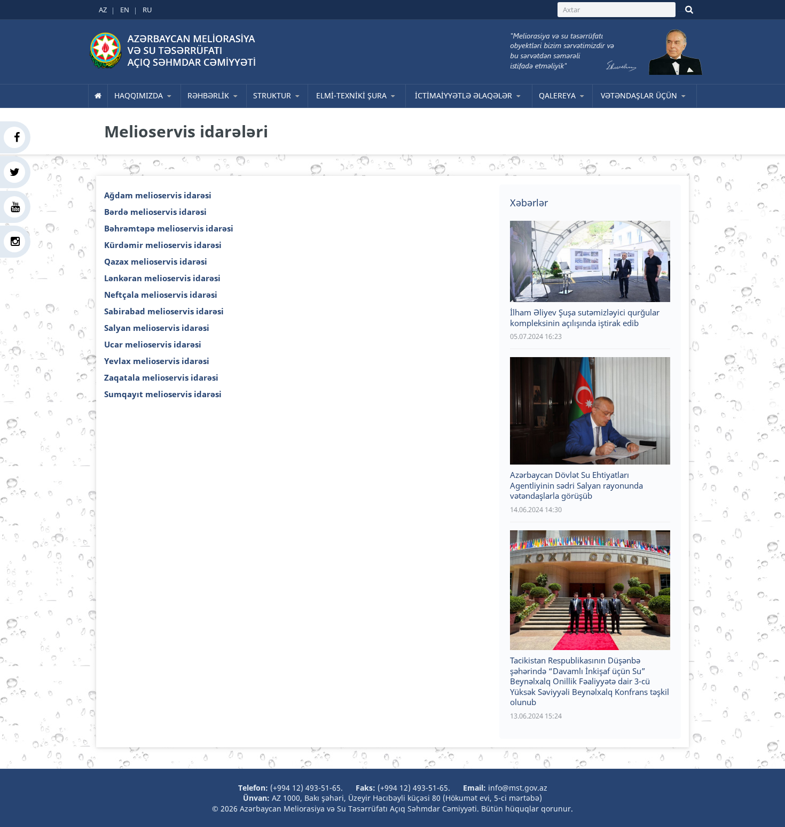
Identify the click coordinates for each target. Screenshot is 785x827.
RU (147, 9)
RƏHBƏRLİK (208, 95)
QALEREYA (557, 95)
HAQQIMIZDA (138, 95)
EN (124, 9)
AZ (103, 9)
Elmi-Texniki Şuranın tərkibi (361, 106)
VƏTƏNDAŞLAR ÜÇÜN (639, 95)
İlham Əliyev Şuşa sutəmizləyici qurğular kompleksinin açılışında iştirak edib (585, 317)
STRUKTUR (272, 95)
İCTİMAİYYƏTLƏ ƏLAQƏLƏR (463, 95)
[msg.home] (98, 95)
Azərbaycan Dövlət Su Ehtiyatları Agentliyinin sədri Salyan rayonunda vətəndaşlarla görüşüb (576, 485)
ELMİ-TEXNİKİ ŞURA (351, 95)
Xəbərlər (529, 202)
